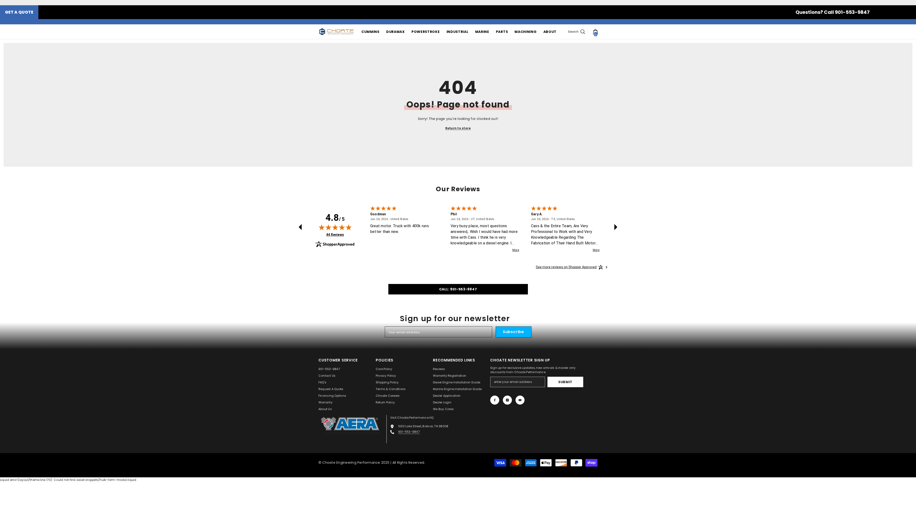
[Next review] (615, 227)
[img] (335, 227)
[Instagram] (507, 400)
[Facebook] (494, 400)
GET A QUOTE (19, 12)
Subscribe (513, 332)
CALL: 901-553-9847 (458, 289)
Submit (565, 382)
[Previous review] (300, 227)
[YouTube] (520, 400)
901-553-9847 (409, 432)
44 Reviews (335, 234)
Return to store (458, 128)
